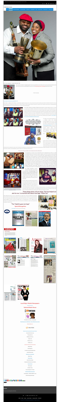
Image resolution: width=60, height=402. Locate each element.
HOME (20, 398)
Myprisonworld (45, 9)
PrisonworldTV (33, 9)
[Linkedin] (46, 4)
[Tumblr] (21, 380)
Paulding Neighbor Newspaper (30, 371)
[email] (8, 380)
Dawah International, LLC (12, 6)
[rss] (54, 4)
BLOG (36, 9)
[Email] (55, 4)
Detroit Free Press (30, 305)
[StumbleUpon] (11, 380)
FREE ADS (39, 398)
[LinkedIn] (16, 380)
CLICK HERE (13, 208)
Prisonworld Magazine (16, 9)
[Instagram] (52, 4)
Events (25, 398)
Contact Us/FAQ (50, 9)
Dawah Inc (10, 9)
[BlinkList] (18, 380)
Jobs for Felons (40, 9)
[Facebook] (45, 4)
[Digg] (19, 380)
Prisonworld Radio (22, 9)
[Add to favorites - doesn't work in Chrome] (9, 380)
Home (7, 9)
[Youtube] (50, 4)
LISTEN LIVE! (28, 9)
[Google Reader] (14, 380)
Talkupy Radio (30, 358)
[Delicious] (13, 380)
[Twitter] (43, 4)
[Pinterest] (48, 4)
